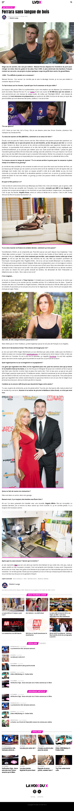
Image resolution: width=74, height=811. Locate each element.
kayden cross (32, 578)
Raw (16, 565)
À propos (40, 797)
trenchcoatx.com (32, 354)
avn (25, 578)
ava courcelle (18, 578)
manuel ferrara (43, 578)
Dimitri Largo (14, 18)
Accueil (33, 797)
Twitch (32, 92)
